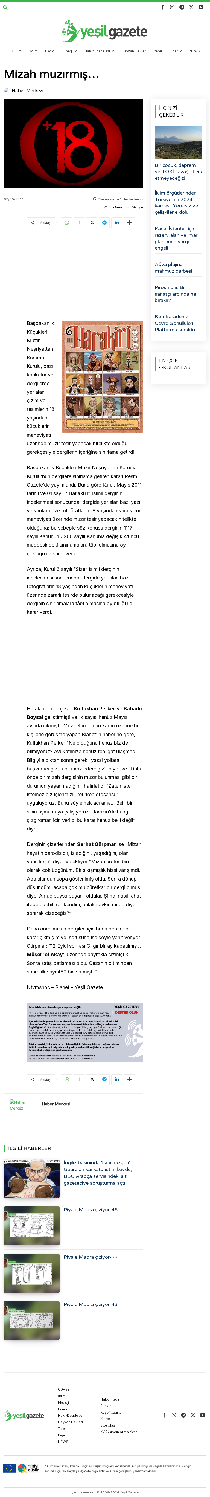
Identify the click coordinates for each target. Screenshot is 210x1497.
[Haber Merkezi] (7, 90)
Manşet (137, 207)
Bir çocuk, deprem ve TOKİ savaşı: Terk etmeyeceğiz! (178, 171)
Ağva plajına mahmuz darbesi (173, 267)
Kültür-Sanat (113, 207)
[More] (129, 222)
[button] (5, 8)
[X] (191, 7)
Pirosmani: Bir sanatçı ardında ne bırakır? (175, 293)
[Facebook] (162, 7)
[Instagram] (172, 7)
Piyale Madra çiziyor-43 (91, 1304)
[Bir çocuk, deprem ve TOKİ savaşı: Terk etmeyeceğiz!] (178, 142)
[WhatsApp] (66, 222)
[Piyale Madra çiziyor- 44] (32, 1273)
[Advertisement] (85, 274)
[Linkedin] (116, 222)
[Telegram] (181, 7)
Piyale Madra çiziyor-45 (91, 1210)
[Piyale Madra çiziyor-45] (32, 1225)
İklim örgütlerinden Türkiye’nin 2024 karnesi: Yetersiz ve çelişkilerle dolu (176, 202)
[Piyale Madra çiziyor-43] (32, 1320)
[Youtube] (201, 7)
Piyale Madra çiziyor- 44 (91, 1257)
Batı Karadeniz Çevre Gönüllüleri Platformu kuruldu (175, 323)
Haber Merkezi (27, 90)
